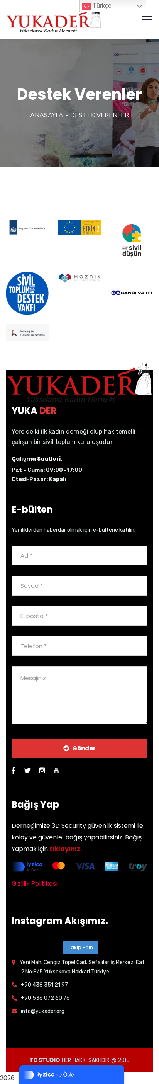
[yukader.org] (54, 19)
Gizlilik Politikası (35, 883)
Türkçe (101, 5)
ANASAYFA (46, 115)
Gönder (84, 748)
